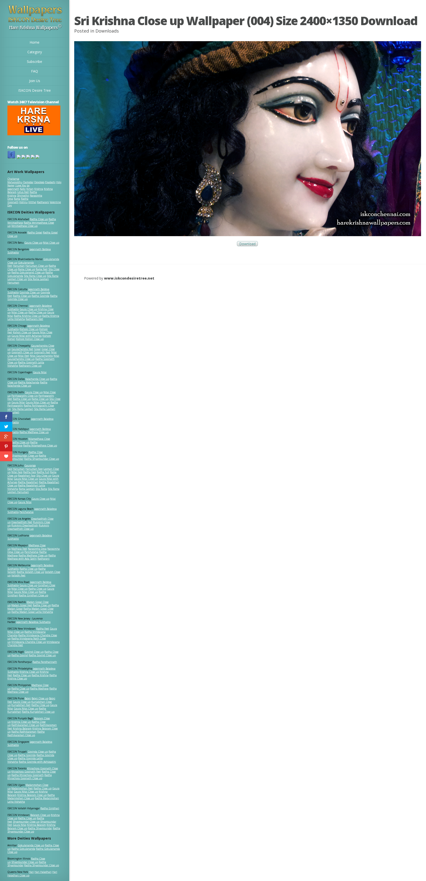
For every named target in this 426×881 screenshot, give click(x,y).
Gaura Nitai (40, 372)
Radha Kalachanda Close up (27, 384)
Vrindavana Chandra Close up (28, 642)
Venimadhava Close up (24, 226)
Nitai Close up (51, 242)
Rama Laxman (27, 489)
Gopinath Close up (22, 352)
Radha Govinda (40, 296)
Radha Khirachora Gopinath (27, 775)
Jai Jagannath (18, 187)
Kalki (23, 189)
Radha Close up (39, 219)
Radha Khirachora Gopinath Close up (29, 776)
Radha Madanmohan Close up (31, 796)
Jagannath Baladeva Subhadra (29, 537)
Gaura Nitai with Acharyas (26, 335)
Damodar (28, 182)
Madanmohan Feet (22, 788)
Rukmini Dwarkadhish (24, 525)
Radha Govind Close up (42, 655)
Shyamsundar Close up (24, 455)
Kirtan (30, 189)
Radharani (43, 202)
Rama (17, 198)
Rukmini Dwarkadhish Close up (28, 527)
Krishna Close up (29, 671)
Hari (31, 872)
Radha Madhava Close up (34, 432)
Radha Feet (42, 628)
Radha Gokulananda (23, 848)
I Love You (20, 185)
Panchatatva (26, 512)
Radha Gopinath (17, 200)
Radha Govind (19, 655)
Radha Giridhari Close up (33, 595)
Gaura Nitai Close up (38, 402)
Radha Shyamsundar (40, 828)
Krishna (38, 189)
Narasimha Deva (37, 548)
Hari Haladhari (43, 872)
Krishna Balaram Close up (32, 795)
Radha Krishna (40, 675)
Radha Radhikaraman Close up (26, 733)
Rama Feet (42, 269)
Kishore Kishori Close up (30, 339)
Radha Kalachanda (28, 382)
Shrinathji (23, 195)
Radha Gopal (34, 232)
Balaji (28, 698)
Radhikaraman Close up (25, 725)
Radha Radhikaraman (23, 731)
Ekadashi (50, 182)
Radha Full (43, 472)
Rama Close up (26, 269)
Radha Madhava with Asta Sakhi (31, 557)
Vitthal (32, 202)
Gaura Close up (33, 242)
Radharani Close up (30, 365)
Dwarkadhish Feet (21, 522)
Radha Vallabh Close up (30, 572)
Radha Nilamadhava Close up (40, 445)
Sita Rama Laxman (22, 409)
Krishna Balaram (22, 728)
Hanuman (19, 265)
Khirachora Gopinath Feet (26, 771)
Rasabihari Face (27, 475)
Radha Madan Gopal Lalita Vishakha (32, 612)
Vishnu (23, 202)
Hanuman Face (34, 469)
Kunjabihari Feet (21, 705)
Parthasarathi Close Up (24, 395)
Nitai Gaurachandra (41, 355)
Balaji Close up (40, 698)
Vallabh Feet (18, 575)
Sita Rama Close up (35, 276)
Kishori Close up (22, 332)
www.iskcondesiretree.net (129, 278)
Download (247, 243)
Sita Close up (43, 475)
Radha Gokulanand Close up (28, 272)
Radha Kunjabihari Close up (38, 711)
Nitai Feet (23, 355)
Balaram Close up (40, 815)
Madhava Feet (19, 548)
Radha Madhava (39, 688)
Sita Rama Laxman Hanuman (28, 280)
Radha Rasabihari (28, 482)
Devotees (39, 182)
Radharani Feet (34, 319)
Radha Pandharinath (45, 662)
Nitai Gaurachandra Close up (33, 357)
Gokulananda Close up (31, 845)
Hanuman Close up (36, 265)
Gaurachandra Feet (22, 349)
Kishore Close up (28, 329)
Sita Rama (41, 489)
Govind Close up (34, 651)
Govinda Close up (29, 292)
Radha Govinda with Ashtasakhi (37, 761)
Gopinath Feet (42, 352)
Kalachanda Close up (37, 379)
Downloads (107, 31)
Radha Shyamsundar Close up (41, 458)
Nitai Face (16, 472)
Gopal (37, 349)
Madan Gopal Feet (21, 605)
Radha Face (29, 472)
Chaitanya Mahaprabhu (14, 180)
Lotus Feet (23, 192)
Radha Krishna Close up (27, 315)
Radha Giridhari (49, 808)
